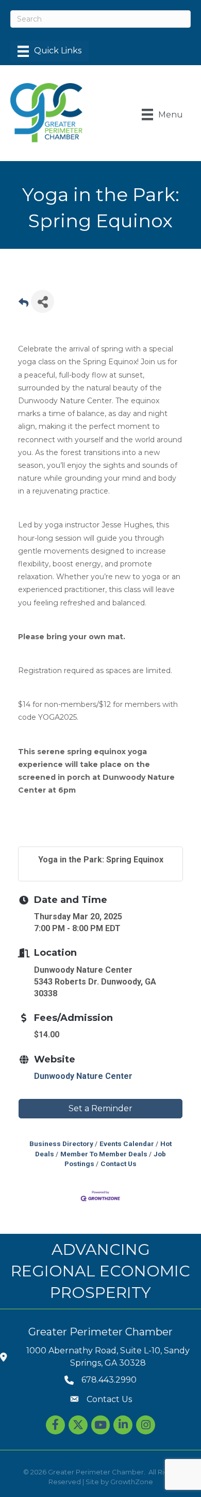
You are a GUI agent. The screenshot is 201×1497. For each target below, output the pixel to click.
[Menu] (49, 51)
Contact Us (118, 1163)
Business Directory (61, 1143)
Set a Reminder (100, 1108)
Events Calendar (126, 1143)
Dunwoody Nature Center (83, 1076)
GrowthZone (131, 1482)
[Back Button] (23, 304)
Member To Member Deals (103, 1154)
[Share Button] (42, 301)
